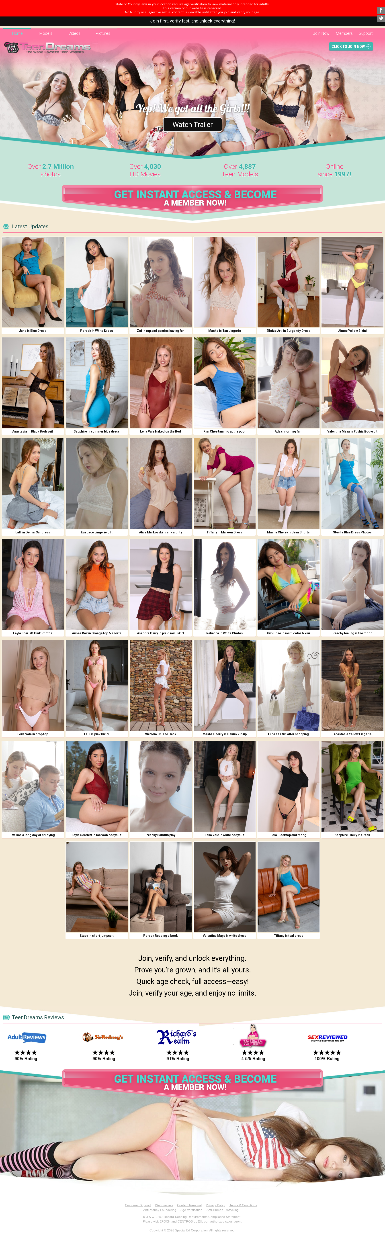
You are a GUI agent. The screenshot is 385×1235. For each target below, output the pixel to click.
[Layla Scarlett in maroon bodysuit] (97, 786)
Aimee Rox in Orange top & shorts (96, 633)
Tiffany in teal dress (288, 935)
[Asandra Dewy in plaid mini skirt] (161, 584)
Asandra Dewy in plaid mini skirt (160, 633)
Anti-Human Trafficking (223, 1210)
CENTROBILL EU (190, 1221)
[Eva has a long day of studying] (33, 786)
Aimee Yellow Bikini (352, 331)
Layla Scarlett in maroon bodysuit (96, 835)
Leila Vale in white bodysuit (224, 835)
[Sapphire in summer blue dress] (97, 382)
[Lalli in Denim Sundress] (33, 483)
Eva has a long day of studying (32, 835)
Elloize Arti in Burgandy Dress (288, 331)
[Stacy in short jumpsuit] (97, 887)
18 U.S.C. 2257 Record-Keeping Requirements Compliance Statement (190, 1217)
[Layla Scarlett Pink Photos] (33, 584)
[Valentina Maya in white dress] (225, 887)
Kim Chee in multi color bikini (288, 633)
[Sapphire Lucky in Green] (352, 786)
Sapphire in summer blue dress (97, 431)
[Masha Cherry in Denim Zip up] (225, 685)
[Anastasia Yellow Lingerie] (352, 685)
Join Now (321, 33)
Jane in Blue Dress (32, 331)
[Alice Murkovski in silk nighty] (161, 483)
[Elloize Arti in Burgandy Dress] (288, 282)
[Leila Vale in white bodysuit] (225, 786)
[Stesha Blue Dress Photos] (352, 483)
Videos (74, 33)
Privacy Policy (215, 1205)
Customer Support (138, 1205)
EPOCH (165, 1221)
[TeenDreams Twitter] (381, 18)
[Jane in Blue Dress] (33, 282)
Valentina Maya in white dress (224, 935)
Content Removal (189, 1205)
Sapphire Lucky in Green (352, 835)
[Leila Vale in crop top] (33, 685)
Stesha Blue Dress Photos (352, 532)
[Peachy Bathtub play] (161, 786)
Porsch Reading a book (160, 935)
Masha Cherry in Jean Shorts (288, 532)
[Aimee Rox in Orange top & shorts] (97, 584)
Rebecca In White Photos (224, 633)
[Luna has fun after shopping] (288, 685)
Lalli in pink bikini (96, 734)
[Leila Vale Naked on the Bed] (161, 382)
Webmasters (164, 1205)
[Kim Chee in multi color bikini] (288, 584)
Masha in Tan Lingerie (224, 331)
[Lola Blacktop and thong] (288, 786)
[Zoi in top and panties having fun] (161, 282)
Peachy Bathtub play (160, 835)
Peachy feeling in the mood (352, 633)
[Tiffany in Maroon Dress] (225, 483)
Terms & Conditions (243, 1205)
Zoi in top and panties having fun (160, 331)
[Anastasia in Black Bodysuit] (33, 382)
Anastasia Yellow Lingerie (352, 734)
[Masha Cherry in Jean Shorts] (288, 483)
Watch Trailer (192, 124)
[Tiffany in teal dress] (288, 887)
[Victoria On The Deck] (161, 685)
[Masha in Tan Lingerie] (225, 282)
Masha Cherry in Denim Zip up (225, 734)
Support (366, 33)
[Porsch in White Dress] (97, 282)
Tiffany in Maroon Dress (224, 532)
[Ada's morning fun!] (288, 382)
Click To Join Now (348, 46)
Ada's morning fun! (288, 431)
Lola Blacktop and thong (288, 835)
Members (344, 33)
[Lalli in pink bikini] (97, 685)
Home (17, 33)
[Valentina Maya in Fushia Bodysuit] (352, 382)
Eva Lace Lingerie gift (97, 532)
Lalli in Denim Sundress (32, 532)
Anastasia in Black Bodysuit (32, 431)
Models (45, 33)
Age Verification (191, 1210)
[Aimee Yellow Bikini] (352, 282)
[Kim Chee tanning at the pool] (225, 382)
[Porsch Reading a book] (161, 887)
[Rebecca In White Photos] (225, 584)
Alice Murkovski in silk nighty (160, 532)
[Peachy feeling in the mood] (352, 584)
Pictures (103, 33)
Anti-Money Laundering (159, 1210)
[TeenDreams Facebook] (381, 10)
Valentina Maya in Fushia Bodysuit (352, 431)
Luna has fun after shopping (288, 734)
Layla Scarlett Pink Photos (32, 633)
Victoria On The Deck (160, 734)
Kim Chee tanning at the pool (224, 431)
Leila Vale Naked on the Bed (160, 431)
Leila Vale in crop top (32, 734)
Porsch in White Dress (96, 331)
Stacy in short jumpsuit (97, 935)
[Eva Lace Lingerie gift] (97, 483)
